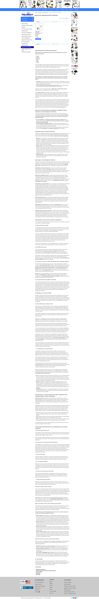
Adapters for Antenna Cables (27, 25)
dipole (43, 175)
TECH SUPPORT (67, 579)
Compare (37, 37)
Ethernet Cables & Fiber (26, 34)
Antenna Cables (25, 23)
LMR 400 (59, 541)
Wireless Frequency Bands (69, 591)
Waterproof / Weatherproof (26, 47)
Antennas (23, 27)
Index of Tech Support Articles (70, 593)
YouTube (36, 591)
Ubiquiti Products (25, 45)
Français (62, 9)
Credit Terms (37, 589)
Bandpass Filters (25, 30)
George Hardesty (47, 597)
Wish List (51, 593)
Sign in (51, 581)
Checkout (71, 9)
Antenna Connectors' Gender (69, 586)
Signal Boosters (24, 43)
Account (51, 585)
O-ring (63, 107)
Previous (37, 21)
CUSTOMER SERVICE (39, 579)
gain (50, 144)
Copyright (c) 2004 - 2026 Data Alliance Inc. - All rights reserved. (31, 597)
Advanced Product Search (26, 9)
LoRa (52, 259)
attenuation (45, 552)
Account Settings (53, 591)
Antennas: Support (67, 582)
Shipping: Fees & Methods (40, 586)
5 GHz (53, 309)
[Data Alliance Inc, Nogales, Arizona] (26, 587)
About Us (51, 9)
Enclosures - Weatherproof (26, 32)
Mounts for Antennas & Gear (27, 39)
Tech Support (44, 9)
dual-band (56, 180)
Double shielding (51, 552)
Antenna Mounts (67, 584)
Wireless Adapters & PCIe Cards (26, 49)
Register (51, 583)
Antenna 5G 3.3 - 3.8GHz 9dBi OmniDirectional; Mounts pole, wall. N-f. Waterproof (39, 33)
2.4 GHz (58, 299)
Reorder (76, 9)
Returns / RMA (38, 588)
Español (57, 9)
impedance (38, 387)
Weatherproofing (67, 589)
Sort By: (61, 18)
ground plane (48, 169)
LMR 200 (53, 541)
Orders (51, 587)
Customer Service (36, 9)
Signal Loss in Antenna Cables (70, 588)
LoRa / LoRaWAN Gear (26, 38)
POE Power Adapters (25, 41)
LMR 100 (46, 541)
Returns (51, 589)
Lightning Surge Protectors (26, 36)
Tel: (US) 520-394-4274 (39, 582)
